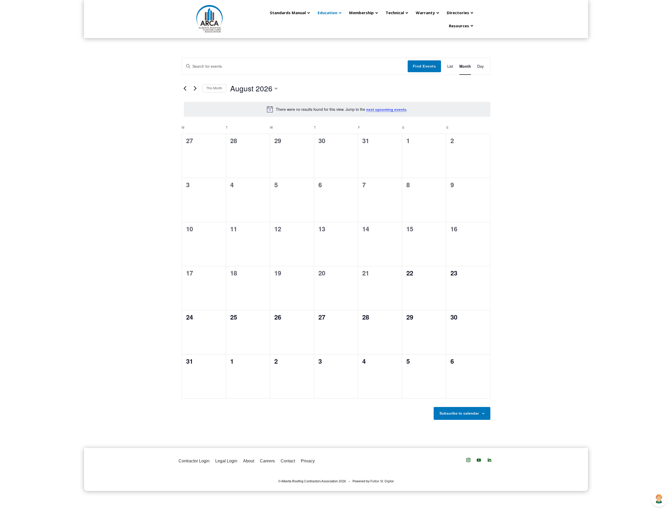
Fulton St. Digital (382, 481)
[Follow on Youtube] (479, 460)
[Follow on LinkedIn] (489, 460)
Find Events (424, 66)
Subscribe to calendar (459, 413)
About (248, 461)
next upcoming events (386, 109)
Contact (288, 461)
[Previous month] (185, 88)
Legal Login (226, 461)
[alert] (337, 109)
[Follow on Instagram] (468, 460)
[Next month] (195, 88)
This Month (214, 88)
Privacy (308, 461)
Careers (267, 461)
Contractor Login (193, 461)
